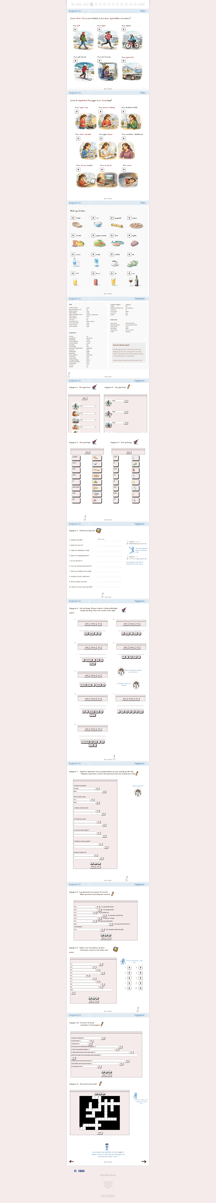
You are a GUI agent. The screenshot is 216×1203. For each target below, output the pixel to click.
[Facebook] (75, 1171)
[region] (80, 18)
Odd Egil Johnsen (108, 1175)
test (120, 1152)
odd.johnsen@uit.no (110, 1197)
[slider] (146, 543)
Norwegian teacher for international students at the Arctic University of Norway (108, 1185)
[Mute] (144, 544)
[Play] (75, 29)
